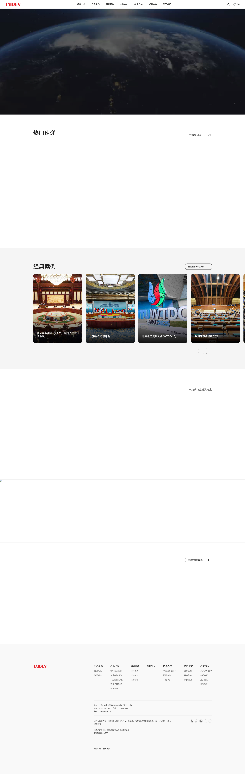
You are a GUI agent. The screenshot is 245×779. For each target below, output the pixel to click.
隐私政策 (97, 749)
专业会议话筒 (116, 675)
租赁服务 (110, 4)
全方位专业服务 (169, 671)
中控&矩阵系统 (116, 680)
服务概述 (134, 671)
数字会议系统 (116, 671)
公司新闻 (188, 671)
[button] (209, 351)
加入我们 (204, 680)
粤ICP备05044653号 (101, 733)
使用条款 (106, 749)
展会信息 (188, 675)
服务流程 (134, 680)
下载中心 (167, 680)
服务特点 (134, 675)
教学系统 (98, 675)
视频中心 (167, 675)
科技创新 (204, 675)
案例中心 (124, 4)
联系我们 (204, 684)
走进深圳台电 (206, 671)
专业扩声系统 (116, 684)
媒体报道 (188, 680)
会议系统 (98, 671)
